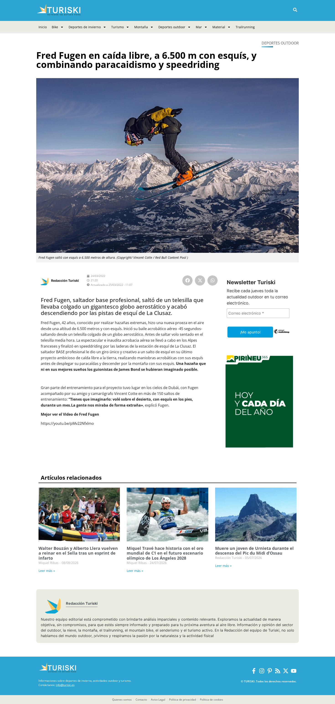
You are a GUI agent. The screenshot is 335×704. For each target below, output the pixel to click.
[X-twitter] (286, 671)
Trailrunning (245, 27)
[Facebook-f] (254, 671)
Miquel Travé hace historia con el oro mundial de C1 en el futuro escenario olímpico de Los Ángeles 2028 (165, 553)
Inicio (43, 27)
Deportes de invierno (85, 27)
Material (218, 27)
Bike (55, 27)
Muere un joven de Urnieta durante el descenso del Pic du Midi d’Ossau (254, 550)
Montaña (141, 27)
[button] (295, 10)
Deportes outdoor (171, 27)
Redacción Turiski (65, 280)
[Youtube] (293, 671)
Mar (199, 27)
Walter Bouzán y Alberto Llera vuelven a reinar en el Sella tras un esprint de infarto (78, 553)
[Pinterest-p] (270, 671)
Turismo (117, 27)
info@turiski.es (65, 685)
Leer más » (47, 570)
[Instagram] (262, 671)
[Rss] (278, 671)
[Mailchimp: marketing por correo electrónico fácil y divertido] (281, 334)
